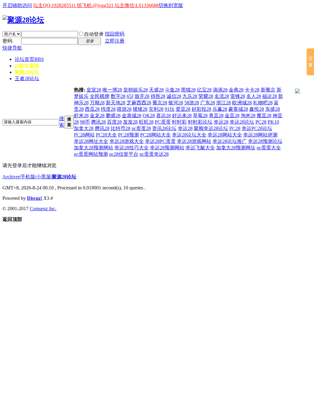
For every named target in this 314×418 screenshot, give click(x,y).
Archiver (11, 176)
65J (130, 96)
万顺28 (97, 102)
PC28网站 (84, 134)
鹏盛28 (113, 115)
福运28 (269, 96)
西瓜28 (92, 109)
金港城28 (131, 115)
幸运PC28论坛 (257, 128)
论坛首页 (29, 59)
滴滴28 (220, 89)
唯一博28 (112, 89)
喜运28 (163, 115)
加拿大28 (84, 128)
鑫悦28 (256, 109)
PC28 (260, 122)
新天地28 (115, 102)
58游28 (191, 102)
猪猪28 (140, 109)
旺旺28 (146, 122)
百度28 (114, 122)
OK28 (149, 115)
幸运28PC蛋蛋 (160, 141)
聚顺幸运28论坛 (211, 128)
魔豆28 (264, 115)
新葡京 (268, 89)
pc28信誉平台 (123, 154)
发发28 (130, 122)
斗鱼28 (172, 89)
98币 (85, 122)
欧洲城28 (242, 102)
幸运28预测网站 (167, 147)
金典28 (236, 89)
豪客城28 (238, 109)
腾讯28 (98, 122)
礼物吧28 (263, 102)
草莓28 (200, 115)
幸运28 (221, 122)
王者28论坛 (27, 78)
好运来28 (182, 115)
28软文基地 (27, 65)
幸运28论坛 (242, 122)
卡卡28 (252, 89)
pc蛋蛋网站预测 (91, 154)
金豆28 (232, 115)
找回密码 (114, 33)
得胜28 (158, 96)
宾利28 (156, 109)
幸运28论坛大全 (189, 134)
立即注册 (114, 40)
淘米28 (248, 115)
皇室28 (93, 89)
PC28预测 (128, 134)
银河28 (175, 102)
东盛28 (272, 109)
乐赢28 (220, 109)
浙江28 (223, 102)
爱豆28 (183, 109)
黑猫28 (188, 89)
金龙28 (97, 115)
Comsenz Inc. (43, 208)
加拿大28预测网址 (235, 147)
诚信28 (174, 96)
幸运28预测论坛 (265, 141)
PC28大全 (106, 134)
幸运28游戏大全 (126, 141)
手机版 (28, 176)
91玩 (169, 109)
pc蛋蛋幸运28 (154, 154)
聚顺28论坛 (27, 72)
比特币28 (120, 128)
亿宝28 (204, 89)
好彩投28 (201, 109)
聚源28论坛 (64, 176)
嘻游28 (124, 109)
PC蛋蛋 (163, 122)
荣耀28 (205, 96)
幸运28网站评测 (260, 134)
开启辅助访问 (17, 5)
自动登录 (94, 34)
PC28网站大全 (155, 134)
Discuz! (34, 198)
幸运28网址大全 (91, 141)
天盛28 (156, 89)
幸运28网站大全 (225, 134)
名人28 (253, 96)
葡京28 (159, 102)
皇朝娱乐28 (135, 89)
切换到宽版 (171, 5)
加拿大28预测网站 (93, 147)
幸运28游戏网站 (194, 141)
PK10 (273, 122)
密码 (7, 40)
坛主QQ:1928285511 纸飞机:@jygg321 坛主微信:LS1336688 (96, 5)
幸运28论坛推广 (230, 141)
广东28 (207, 102)
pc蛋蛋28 (141, 128)
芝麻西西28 (139, 102)
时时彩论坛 (200, 122)
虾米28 (81, 115)
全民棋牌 (99, 96)
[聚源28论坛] (23, 20)
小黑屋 (43, 176)
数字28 (118, 96)
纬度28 (108, 109)
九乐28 (189, 96)
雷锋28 (237, 96)
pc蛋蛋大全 (269, 147)
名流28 (221, 96)
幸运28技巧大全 (131, 147)
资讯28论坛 (164, 128)
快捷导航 (12, 47)
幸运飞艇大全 (200, 147)
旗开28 (142, 96)
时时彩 (179, 122)
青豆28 (216, 115)
